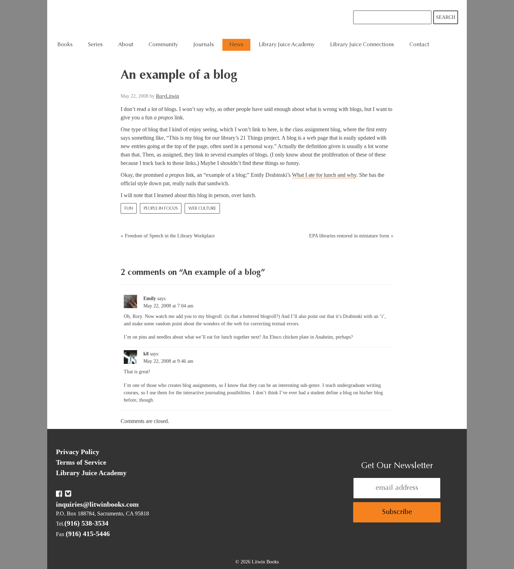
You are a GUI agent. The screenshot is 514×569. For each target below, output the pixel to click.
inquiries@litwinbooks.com (97, 504)
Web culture (202, 209)
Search (445, 17)
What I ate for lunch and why (324, 175)
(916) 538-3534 (86, 523)
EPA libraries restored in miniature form (349, 235)
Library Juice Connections (362, 45)
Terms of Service (81, 462)
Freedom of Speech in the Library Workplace (170, 235)
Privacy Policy (77, 452)
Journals (203, 45)
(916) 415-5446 (88, 533)
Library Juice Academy (287, 45)
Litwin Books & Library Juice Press (161, 19)
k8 (146, 353)
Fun (128, 209)
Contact (419, 45)
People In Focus (161, 209)
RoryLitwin (167, 96)
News (236, 45)
